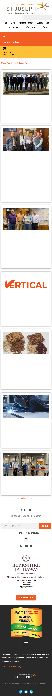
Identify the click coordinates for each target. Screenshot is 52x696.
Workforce (30, 27)
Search (45, 525)
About (13, 22)
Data (45, 27)
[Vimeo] (31, 692)
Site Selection (12, 27)
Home (6, 22)
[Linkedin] (26, 692)
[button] (26, 539)
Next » (31, 498)
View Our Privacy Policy (11, 667)
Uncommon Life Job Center (11, 42)
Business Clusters (26, 22)
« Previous (22, 498)
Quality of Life (43, 22)
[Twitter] (20, 692)
